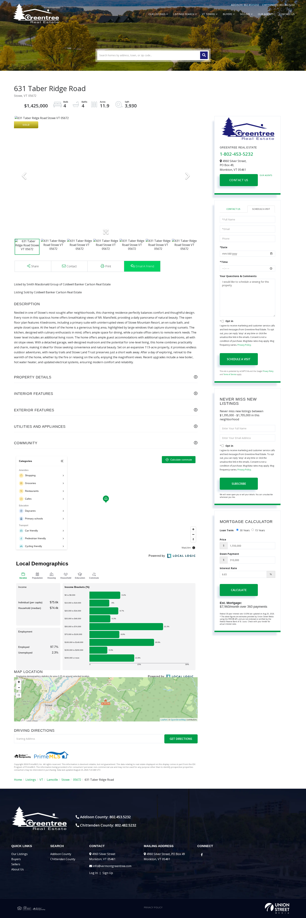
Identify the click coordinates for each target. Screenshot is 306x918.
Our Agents (266, 175)
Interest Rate (228, 568)
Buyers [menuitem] (227, 14)
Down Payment (229, 554)
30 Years (245, 530)
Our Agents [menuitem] (266, 14)
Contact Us (238, 180)
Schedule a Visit (261, 209)
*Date (223, 247)
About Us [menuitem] (17, 869)
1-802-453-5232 (236, 154)
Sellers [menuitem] (245, 14)
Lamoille (52, 780)
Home (18, 780)
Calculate (238, 590)
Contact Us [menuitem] (287, 14)
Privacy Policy (244, 344)
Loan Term (227, 530)
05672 (77, 780)
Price (223, 539)
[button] (204, 55)
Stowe (65, 780)
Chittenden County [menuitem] (62, 859)
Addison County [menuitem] (60, 854)
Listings (31, 780)
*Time (224, 262)
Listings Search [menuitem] (183, 14)
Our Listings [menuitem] (156, 14)
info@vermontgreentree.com (112, 866)
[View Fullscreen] (18, 695)
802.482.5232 (287, 5)
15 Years (260, 530)
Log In (93, 873)
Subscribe (239, 484)
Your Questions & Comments (238, 276)
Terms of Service (229, 374)
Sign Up (108, 873)
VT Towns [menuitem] (208, 14)
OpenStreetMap (178, 719)
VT (41, 780)
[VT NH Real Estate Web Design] (244, 908)
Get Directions (181, 739)
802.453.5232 (252, 5)
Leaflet (164, 719)
